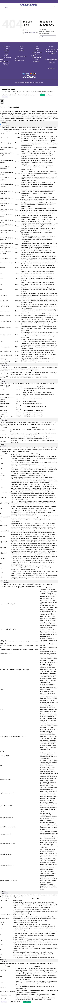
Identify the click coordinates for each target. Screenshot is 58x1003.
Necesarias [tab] (3, 122)
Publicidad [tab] (3, 959)
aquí (47, 920)
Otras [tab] (1, 380)
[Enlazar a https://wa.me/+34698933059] (6, 1)
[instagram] (46, 1)
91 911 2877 (52, 61)
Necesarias (5, 124)
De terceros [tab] (3, 891)
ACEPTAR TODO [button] (27, 1001)
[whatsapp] (53, 1)
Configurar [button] (48, 95)
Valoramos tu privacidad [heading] (8, 89)
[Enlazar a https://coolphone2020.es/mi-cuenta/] (55, 1)
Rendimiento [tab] (3, 363)
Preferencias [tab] (3, 419)
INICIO (26, 30)
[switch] (0, 365)
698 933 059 (52, 63)
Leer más (37, 95)
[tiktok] (48, 1)
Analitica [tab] (2, 444)
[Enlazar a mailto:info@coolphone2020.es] (4, 1)
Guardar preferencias (14, 1001)
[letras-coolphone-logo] (28, 4)
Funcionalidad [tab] (3, 580)
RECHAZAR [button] (5, 97)
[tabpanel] (29, 245)
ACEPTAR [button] (43, 95)
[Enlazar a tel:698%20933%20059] (2, 1)
